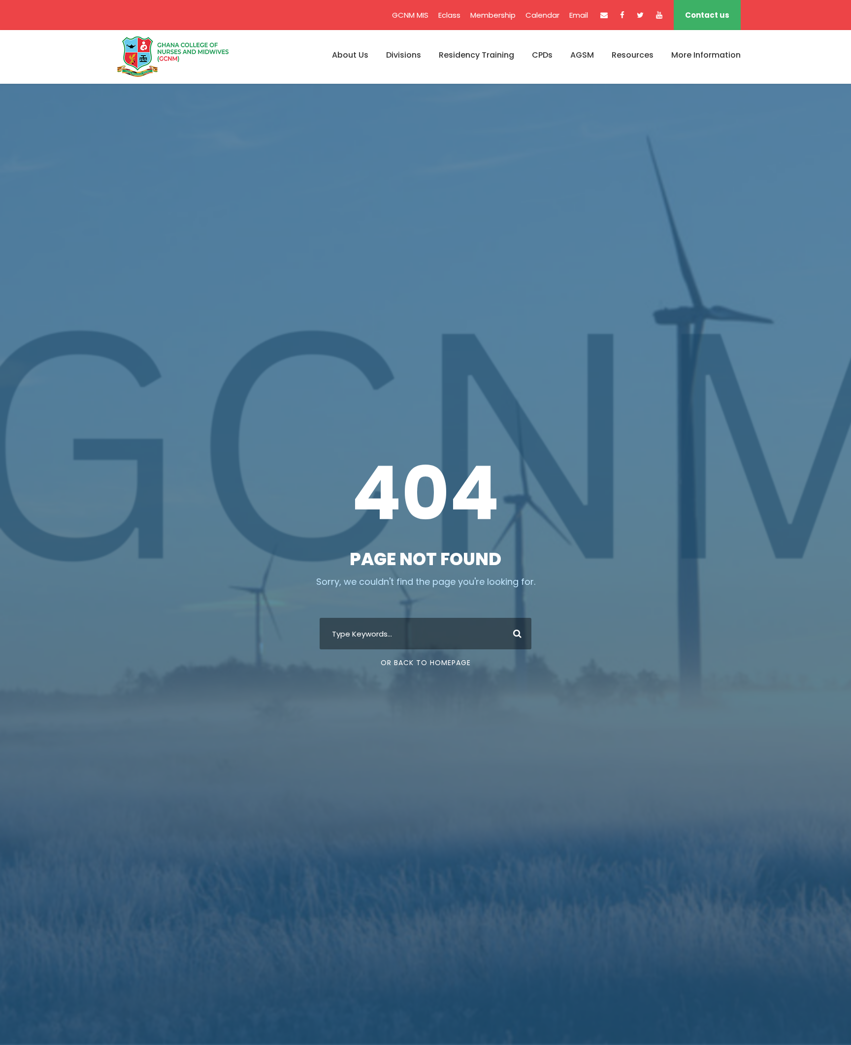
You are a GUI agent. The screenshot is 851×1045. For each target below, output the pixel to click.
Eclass (449, 15)
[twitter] (640, 15)
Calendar (542, 15)
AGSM (582, 55)
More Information (706, 55)
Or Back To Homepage (426, 663)
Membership (493, 15)
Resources (633, 55)
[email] (604, 15)
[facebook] (622, 15)
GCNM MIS (410, 15)
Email (578, 15)
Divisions (403, 55)
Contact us (707, 15)
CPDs (542, 55)
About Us (350, 55)
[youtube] (659, 15)
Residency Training (476, 55)
